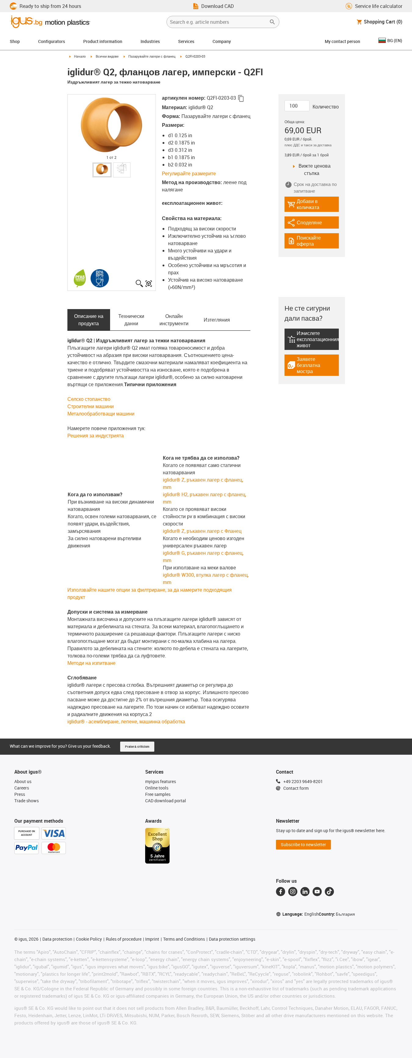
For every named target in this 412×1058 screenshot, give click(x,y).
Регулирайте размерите (189, 173)
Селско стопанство (88, 399)
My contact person (342, 41)
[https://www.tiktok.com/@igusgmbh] (329, 891)
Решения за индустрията (95, 435)
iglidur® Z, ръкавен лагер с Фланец (202, 531)
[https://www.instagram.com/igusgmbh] (292, 891)
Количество (326, 106)
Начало (80, 56)
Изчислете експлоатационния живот (313, 339)
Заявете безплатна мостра (312, 365)
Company (222, 41)
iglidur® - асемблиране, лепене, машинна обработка (126, 721)
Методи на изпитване (91, 663)
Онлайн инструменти (173, 320)
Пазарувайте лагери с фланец (151, 56)
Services (186, 41)
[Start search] (272, 22)
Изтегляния (217, 319)
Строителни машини (90, 406)
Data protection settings (232, 939)
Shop (15, 41)
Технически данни (131, 320)
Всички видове (107, 56)
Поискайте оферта (313, 240)
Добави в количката (303, 204)
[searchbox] (218, 22)
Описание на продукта (88, 320)
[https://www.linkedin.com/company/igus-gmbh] (305, 891)
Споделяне (304, 224)
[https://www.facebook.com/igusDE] (280, 891)
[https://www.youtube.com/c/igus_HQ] (317, 891)
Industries (150, 41)
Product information (102, 41)
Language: (300, 914)
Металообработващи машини (100, 413)
